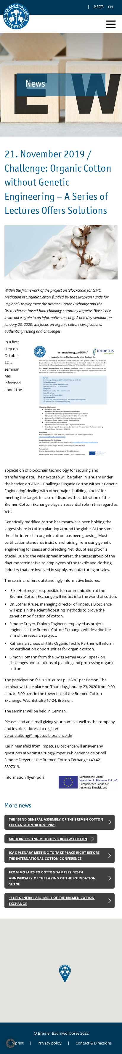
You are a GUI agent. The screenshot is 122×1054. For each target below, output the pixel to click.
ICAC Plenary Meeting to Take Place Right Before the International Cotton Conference (54, 855)
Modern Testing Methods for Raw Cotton (48, 839)
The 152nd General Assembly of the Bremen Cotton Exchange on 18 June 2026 (56, 822)
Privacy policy (50, 1043)
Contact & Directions (94, 1043)
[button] (10, 1043)
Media (99, 6)
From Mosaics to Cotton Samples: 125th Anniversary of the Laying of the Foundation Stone (52, 878)
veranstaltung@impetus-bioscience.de (38, 735)
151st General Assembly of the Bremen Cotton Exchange (51, 900)
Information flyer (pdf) (24, 777)
